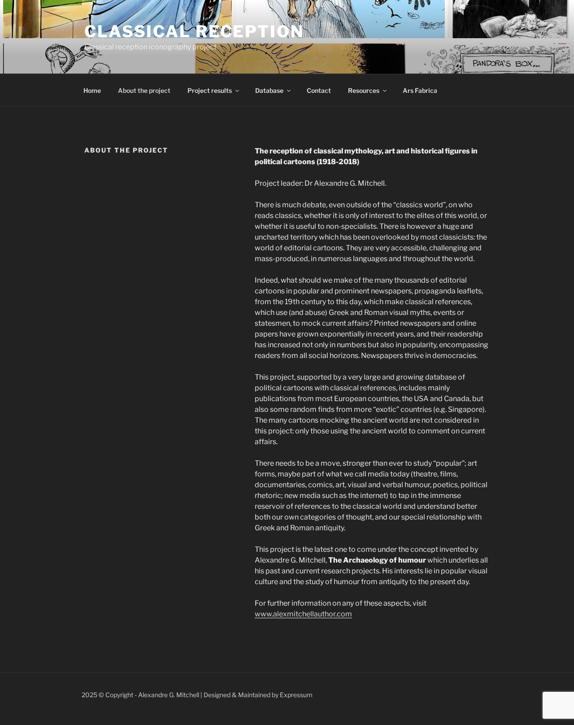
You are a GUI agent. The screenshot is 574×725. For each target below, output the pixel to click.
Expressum (296, 695)
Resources (363, 90)
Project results (209, 90)
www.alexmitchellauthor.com (303, 614)
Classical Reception (194, 31)
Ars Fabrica (420, 90)
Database (269, 90)
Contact (319, 90)
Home (92, 90)
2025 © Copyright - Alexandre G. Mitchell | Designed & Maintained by (181, 695)
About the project (144, 90)
